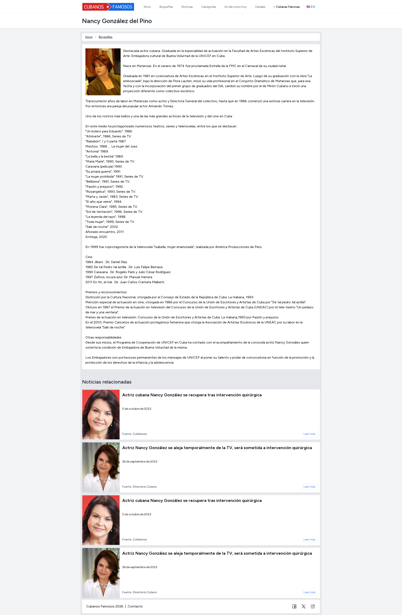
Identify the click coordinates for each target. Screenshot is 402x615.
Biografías (105, 37)
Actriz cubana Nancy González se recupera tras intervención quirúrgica (192, 394)
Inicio (89, 37)
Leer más (310, 434)
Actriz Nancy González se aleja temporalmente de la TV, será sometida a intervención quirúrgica (217, 447)
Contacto (135, 606)
